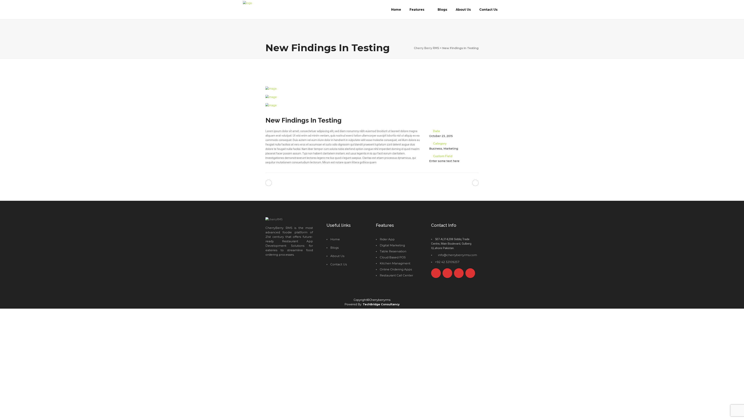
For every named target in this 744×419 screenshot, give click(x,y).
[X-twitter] (447, 273)
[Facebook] (436, 273)
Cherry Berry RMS (426, 48)
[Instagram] (459, 273)
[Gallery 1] (372, 89)
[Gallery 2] (372, 97)
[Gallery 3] (372, 105)
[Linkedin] (470, 273)
